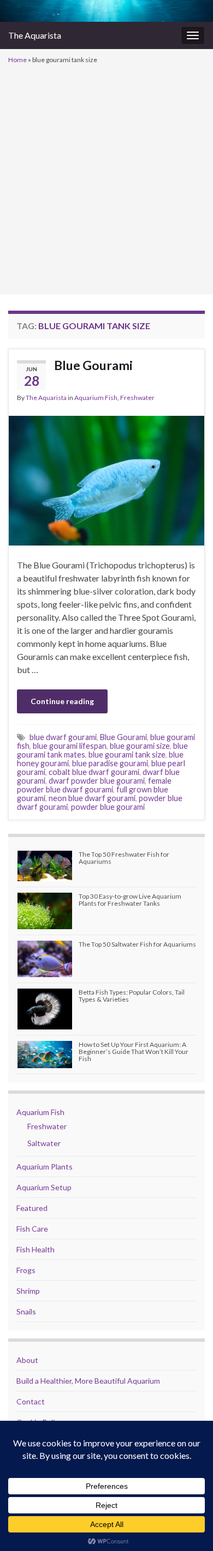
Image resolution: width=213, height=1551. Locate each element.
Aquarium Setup (44, 1187)
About (27, 1360)
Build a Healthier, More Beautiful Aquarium (88, 1380)
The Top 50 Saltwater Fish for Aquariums (137, 944)
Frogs (26, 1270)
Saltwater (44, 1143)
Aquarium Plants (44, 1166)
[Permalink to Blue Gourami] (106, 479)
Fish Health (35, 1249)
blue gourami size (140, 745)
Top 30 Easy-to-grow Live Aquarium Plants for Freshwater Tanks (130, 899)
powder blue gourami (108, 806)
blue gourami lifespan (69, 745)
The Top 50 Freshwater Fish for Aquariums (124, 857)
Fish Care (32, 1228)
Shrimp (28, 1290)
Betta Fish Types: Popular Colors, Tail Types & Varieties (132, 995)
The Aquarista (34, 35)
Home (17, 60)
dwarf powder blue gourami (97, 780)
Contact (30, 1401)
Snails (26, 1311)
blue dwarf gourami (63, 737)
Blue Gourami (93, 365)
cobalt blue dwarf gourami (94, 772)
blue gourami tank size (126, 754)
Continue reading (62, 701)
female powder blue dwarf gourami (94, 785)
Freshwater (137, 397)
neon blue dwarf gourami (92, 798)
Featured (32, 1208)
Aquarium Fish (95, 397)
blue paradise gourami (110, 763)
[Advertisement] (106, 178)
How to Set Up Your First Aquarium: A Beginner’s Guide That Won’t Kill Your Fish (133, 1051)
